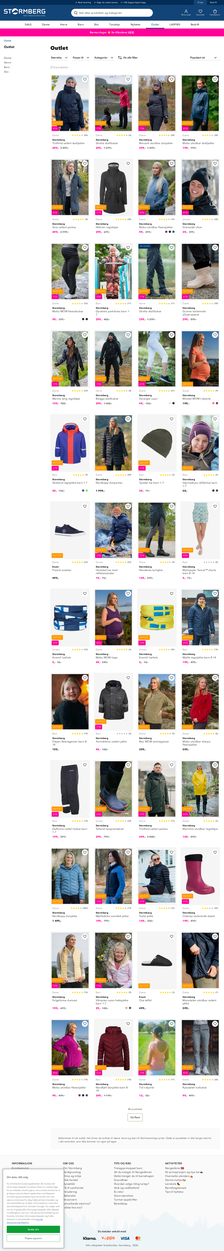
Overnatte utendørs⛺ (179, 1176)
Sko (96, 24)
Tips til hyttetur (174, 1191)
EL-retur (119, 1191)
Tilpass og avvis (33, 1238)
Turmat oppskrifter (125, 1199)
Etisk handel (70, 1180)
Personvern (70, 1199)
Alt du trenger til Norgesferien (133, 1172)
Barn (81, 24)
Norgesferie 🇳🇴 (174, 1168)
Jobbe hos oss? (72, 1207)
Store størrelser (123, 1195)
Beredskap (120, 1203)
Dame (46, 24)
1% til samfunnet (73, 1187)
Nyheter (136, 24)
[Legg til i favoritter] (85, 79)
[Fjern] (148, 13)
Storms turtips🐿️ (175, 1180)
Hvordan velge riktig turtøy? (131, 1183)
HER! (131, 32)
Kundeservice (20, 1168)
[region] (33, 1208)
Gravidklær (121, 1180)
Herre (63, 24)
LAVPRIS (175, 24)
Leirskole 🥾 (172, 1183)
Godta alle (33, 1229)
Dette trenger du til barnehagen (134, 1176)
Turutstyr (114, 24)
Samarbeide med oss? (77, 1203)
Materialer (69, 1195)
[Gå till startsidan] (25, 12)
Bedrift (195, 24)
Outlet (155, 24)
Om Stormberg (72, 1168)
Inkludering (70, 1191)
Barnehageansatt (175, 1187)
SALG (28, 24)
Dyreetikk (69, 1183)
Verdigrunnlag (72, 1172)
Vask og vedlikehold (126, 1187)
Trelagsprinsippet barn (128, 1168)
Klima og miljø (72, 1176)
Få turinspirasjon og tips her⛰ (184, 1172)
